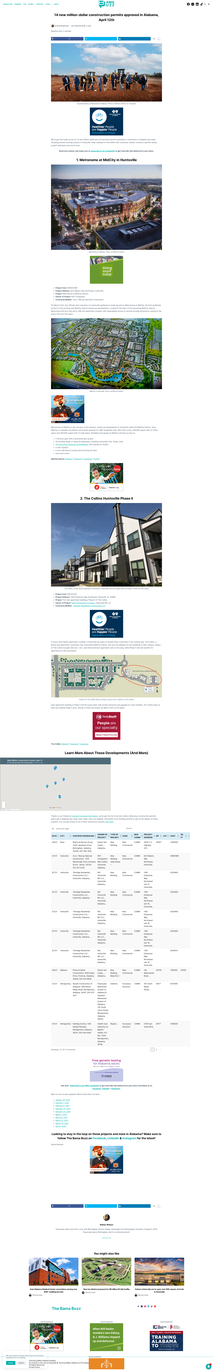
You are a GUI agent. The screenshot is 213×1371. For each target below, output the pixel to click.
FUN (24, 4)
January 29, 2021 (62, 1100)
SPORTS (31, 4)
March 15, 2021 (61, 1120)
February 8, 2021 (62, 1106)
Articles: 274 (106, 1238)
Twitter (97, 459)
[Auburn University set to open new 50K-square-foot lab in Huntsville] (159, 1272)
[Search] (205, 4)
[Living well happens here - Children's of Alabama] (106, 477)
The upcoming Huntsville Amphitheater (71, 444)
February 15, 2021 (62, 1109)
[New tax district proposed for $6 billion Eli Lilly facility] (106, 1272)
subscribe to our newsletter (103, 151)
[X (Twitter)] (142, 1306)
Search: (129, 828)
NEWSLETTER (7, 4)
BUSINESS (18, 4)
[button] (57, 836)
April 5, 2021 (60, 1126)
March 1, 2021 (61, 1114)
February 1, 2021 (62, 1103)
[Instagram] (192, 4)
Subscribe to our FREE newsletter (84, 1086)
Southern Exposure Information (85, 816)
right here (109, 822)
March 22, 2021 (62, 1123)
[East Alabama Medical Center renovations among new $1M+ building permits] (53, 1272)
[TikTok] (201, 4)
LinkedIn (105, 1089)
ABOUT (56, 4)
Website (68, 459)
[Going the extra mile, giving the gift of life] (106, 270)
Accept (10, 1363)
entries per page (62, 829)
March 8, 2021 (61, 1117)
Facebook (78, 459)
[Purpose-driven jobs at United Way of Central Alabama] (106, 1363)
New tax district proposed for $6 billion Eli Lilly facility (106, 1289)
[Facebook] (188, 4)
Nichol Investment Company (83, 603)
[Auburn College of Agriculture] (67, 409)
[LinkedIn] (197, 4)
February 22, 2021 (63, 1111)
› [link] (160, 1049)
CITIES (47, 4)
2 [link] (156, 1049)
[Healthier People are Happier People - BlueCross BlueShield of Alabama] (106, 121)
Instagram (88, 459)
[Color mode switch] (209, 4)
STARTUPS (39, 4)
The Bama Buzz (66, 1308)
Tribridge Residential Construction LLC (89, 606)
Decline (21, 1363)
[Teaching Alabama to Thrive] (166, 1337)
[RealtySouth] (106, 726)
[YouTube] (155, 1306)
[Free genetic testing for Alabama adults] (106, 1067)
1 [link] (152, 1049)
